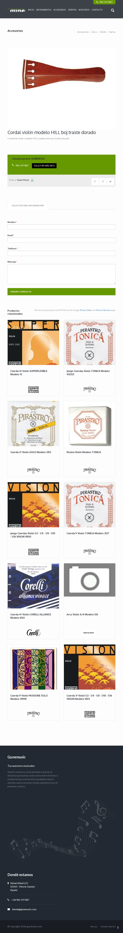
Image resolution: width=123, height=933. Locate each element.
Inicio (31, 10)
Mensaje (12, 261)
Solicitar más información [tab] (28, 205)
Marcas (93, 926)
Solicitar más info (44, 165)
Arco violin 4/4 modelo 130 (82, 614)
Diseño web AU (108, 926)
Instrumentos (43, 10)
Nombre (12, 222)
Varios (112, 31)
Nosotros (84, 10)
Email (11, 235)
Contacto (97, 10)
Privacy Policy (86, 310)
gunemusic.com (34, 926)
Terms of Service (103, 310)
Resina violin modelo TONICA (84, 452)
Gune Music (23, 179)
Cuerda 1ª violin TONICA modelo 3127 (88, 533)
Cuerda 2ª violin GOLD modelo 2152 (30, 452)
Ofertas (72, 10)
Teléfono (13, 248)
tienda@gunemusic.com (24, 909)
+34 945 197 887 (20, 899)
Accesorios (59, 10)
